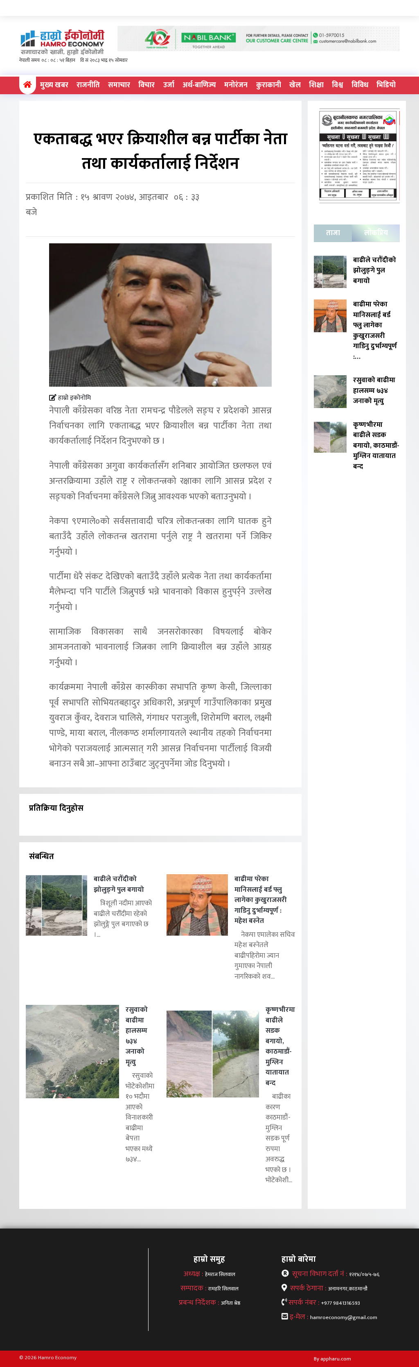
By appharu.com (332, 1358)
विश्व (337, 85)
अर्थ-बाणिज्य (199, 85)
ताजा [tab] (333, 233)
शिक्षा (316, 85)
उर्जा (168, 85)
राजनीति (88, 85)
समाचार (119, 85)
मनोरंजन (236, 85)
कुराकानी (268, 85)
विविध (359, 85)
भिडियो (386, 85)
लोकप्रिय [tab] (376, 233)
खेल (295, 85)
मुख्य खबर (54, 85)
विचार (146, 85)
